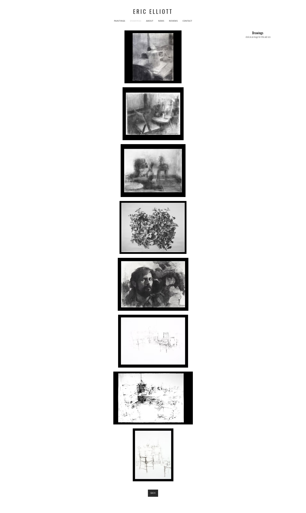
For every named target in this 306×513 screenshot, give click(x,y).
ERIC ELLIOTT (153, 11)
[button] (153, 56)
